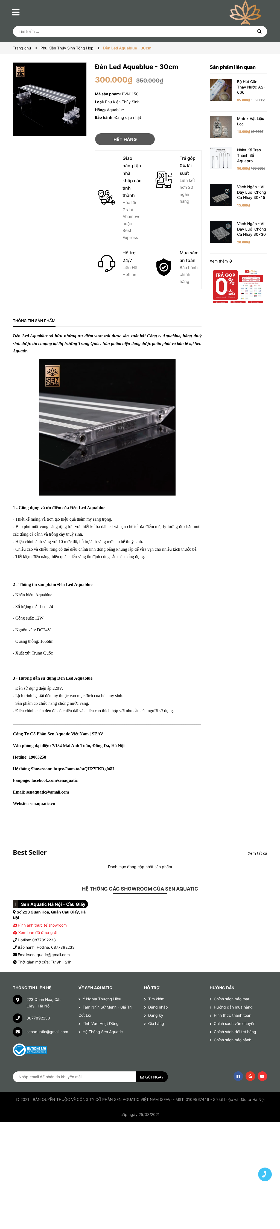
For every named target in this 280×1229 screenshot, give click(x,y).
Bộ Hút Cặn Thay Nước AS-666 (251, 87)
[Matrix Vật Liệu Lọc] (221, 126)
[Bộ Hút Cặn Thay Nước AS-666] (221, 89)
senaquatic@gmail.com (47, 1031)
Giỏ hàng (156, 1023)
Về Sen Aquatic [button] (95, 987)
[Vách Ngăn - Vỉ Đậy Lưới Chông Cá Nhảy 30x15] (221, 194)
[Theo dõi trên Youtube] (262, 1076)
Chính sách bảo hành (232, 1040)
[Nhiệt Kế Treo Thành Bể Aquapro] (221, 157)
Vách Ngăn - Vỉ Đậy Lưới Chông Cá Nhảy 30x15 (251, 192)
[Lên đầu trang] (265, 1155)
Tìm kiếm (156, 999)
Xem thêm (219, 261)
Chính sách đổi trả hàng (235, 1031)
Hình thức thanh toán (232, 1015)
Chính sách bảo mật (231, 999)
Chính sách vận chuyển (234, 1023)
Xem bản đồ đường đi (37, 932)
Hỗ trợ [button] (151, 987)
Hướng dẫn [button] (222, 987)
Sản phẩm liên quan (233, 67)
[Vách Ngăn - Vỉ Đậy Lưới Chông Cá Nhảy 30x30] (221, 231)
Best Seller (30, 852)
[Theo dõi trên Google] (250, 1076)
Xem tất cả (257, 853)
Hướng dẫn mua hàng (233, 1007)
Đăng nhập (158, 1007)
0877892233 (38, 1018)
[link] (84, 769)
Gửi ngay (154, 1077)
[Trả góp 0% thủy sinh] (238, 286)
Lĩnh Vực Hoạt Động (101, 1023)
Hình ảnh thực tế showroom (42, 925)
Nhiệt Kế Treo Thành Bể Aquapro (249, 155)
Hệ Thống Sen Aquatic (103, 1031)
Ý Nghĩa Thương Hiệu (102, 999)
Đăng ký (155, 1015)
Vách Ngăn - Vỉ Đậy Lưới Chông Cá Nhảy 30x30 (251, 229)
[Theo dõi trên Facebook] (238, 1076)
